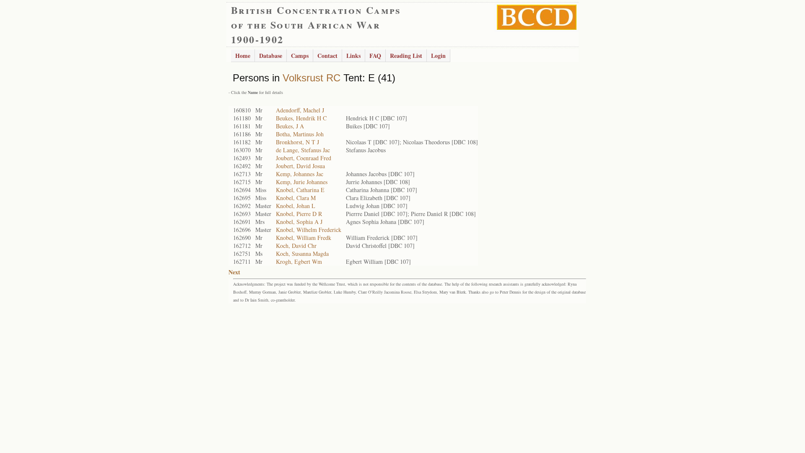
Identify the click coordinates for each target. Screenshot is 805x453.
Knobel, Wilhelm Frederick (308, 230)
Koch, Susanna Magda (302, 254)
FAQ (375, 55)
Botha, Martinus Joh (300, 134)
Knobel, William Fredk (303, 238)
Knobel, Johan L (295, 206)
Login (438, 55)
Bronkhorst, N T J (297, 142)
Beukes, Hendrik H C (301, 118)
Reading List (406, 55)
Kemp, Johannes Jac (299, 174)
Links (353, 55)
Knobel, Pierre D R (299, 214)
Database (270, 55)
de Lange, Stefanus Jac (303, 150)
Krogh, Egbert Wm (299, 262)
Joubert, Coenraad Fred (303, 158)
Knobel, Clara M (296, 198)
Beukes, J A (290, 126)
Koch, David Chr (296, 246)
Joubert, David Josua (300, 166)
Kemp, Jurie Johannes (301, 182)
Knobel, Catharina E (300, 190)
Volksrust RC (311, 77)
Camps (300, 55)
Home (242, 55)
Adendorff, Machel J (300, 110)
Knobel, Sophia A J (299, 222)
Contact (327, 55)
